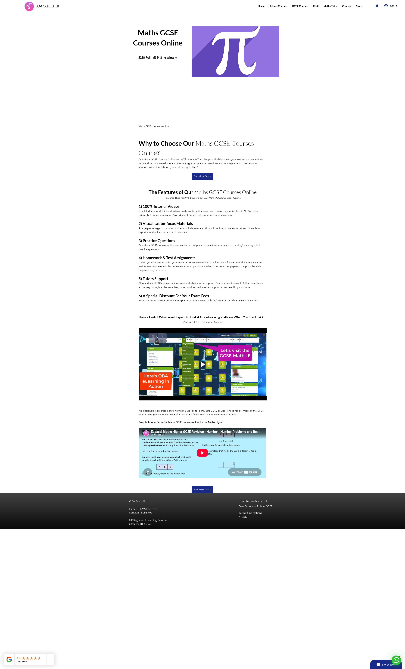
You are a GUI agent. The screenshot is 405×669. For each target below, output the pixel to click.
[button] (278, 6)
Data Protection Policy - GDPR (255, 506)
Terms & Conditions (250, 512)
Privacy (243, 516)
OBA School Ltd (138, 501)
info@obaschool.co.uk (254, 501)
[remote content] (203, 453)
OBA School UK (47, 6)
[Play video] (203, 364)
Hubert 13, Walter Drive (143, 508)
